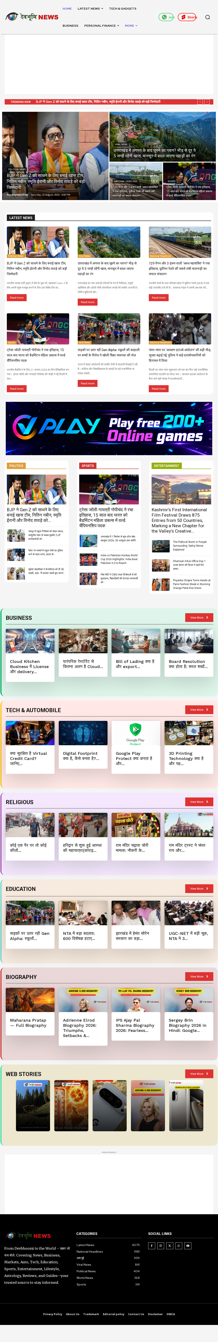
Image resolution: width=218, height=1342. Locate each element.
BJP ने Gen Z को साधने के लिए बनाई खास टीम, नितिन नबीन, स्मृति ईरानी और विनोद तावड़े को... (34, 515)
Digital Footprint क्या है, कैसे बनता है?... (81, 756)
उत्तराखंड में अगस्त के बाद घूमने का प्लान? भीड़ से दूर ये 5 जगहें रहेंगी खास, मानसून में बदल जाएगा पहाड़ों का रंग (107, 268)
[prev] (200, 102)
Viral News (121, 144)
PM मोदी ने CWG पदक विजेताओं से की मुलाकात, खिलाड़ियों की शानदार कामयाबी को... (119, 578)
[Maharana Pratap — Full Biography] (30, 1000)
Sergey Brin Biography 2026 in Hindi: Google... (188, 1025)
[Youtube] (187, 1245)
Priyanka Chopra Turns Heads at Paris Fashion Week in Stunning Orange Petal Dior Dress (192, 584)
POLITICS (16, 466)
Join (171, 17)
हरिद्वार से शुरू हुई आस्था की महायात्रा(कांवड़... (82, 848)
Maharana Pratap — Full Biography (28, 1023)
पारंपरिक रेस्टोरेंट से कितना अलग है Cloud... (83, 664)
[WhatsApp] (178, 1245)
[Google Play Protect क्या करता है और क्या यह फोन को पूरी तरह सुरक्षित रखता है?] (136, 733)
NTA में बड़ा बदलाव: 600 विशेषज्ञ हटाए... (79, 936)
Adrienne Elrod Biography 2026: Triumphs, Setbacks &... (79, 1028)
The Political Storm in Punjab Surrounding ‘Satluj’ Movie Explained (190, 545)
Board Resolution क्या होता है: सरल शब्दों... (188, 664)
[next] (206, 102)
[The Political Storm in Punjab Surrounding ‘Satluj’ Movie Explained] (161, 546)
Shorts (192, 17)
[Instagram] (160, 1245)
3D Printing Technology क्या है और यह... (186, 758)
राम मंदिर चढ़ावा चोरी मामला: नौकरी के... (132, 848)
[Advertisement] (109, 64)
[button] (207, 17)
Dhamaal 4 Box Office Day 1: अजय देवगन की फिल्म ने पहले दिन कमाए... (189, 565)
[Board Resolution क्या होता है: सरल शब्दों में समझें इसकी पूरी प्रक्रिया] (189, 641)
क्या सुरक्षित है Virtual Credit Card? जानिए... (28, 758)
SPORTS (88, 466)
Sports (171, 181)
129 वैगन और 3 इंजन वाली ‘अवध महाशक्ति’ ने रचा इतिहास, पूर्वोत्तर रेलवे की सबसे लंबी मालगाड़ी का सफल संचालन (101, 102)
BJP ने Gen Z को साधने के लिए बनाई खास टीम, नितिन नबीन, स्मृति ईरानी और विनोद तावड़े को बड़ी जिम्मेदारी (37, 268)
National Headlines (125, 181)
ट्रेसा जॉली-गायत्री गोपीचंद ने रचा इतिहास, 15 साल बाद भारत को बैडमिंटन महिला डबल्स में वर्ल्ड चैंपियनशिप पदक (36, 355)
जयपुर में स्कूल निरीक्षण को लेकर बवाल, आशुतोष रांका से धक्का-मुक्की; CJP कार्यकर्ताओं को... (45, 535)
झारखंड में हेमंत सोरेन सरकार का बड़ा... (132, 936)
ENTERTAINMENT (166, 466)
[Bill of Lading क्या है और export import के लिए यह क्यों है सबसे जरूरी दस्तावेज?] (136, 641)
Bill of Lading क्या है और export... (135, 664)
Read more (16, 297)
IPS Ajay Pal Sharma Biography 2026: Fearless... (135, 1025)
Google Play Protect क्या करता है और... (134, 758)
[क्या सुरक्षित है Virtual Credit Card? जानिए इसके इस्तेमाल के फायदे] (30, 733)
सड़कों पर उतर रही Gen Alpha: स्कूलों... (30, 936)
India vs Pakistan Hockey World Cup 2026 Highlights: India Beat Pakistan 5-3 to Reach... (119, 559)
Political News (17, 169)
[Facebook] (151, 1245)
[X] (169, 1245)
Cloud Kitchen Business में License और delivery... (29, 666)
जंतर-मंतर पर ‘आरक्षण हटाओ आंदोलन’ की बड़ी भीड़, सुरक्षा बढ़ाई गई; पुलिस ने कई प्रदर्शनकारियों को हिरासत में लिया (180, 355)
